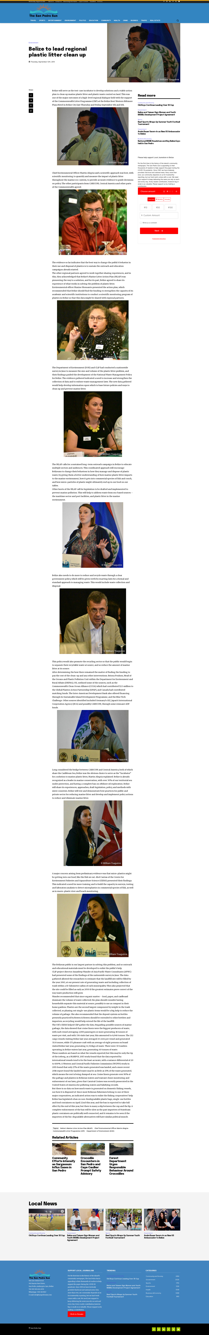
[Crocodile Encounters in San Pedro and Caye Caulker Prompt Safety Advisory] (93, 1149)
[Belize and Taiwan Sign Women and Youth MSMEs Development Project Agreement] (85, 1220)
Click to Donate (76, 1314)
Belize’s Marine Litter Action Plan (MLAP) (76, 1128)
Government (142, 110)
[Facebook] (164, 1)
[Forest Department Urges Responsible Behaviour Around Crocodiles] (121, 1149)
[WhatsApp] (31, 110)
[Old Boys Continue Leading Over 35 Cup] (47, 1220)
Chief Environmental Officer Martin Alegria (111, 1128)
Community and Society (146, 103)
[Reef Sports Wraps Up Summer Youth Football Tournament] (124, 1220)
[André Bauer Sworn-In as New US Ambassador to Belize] (162, 1220)
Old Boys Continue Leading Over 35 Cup (156, 105)
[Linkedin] (170, 1)
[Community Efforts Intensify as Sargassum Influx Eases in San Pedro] (64, 1149)
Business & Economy (145, 139)
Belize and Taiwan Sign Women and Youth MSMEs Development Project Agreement (83, 1238)
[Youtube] (179, 1)
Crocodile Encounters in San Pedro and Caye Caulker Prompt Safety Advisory (91, 1166)
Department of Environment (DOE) (100, 1131)
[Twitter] (176, 1)
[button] (177, 20)
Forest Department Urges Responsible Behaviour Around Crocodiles (121, 1166)
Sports (140, 119)
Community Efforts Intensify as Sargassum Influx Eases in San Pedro (63, 1164)
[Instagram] (167, 1)
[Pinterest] (173, 1)
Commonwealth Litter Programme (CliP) (69, 1131)
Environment (33, 43)
